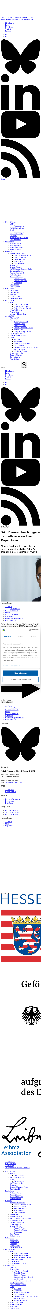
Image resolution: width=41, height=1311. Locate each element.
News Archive (15, 609)
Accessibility (9, 1166)
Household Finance (20, 1208)
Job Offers (17, 1289)
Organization (14, 1269)
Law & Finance (19, 1212)
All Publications (15, 1199)
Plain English (9, 23)
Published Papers (15, 1193)
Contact (8, 29)
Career (12, 1287)
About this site (10, 1162)
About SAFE (9, 1265)
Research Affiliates (20, 1230)
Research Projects (16, 1216)
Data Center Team (16, 1248)
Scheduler (13, 1244)
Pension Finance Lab (17, 1222)
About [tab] (33, 636)
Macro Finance (19, 1210)
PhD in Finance (19, 1294)
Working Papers (15, 1195)
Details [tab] (20, 636)
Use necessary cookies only (20, 679)
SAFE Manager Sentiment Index (21, 1218)
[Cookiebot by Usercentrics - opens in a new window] (29, 630)
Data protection (16, 665)
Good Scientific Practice (18, 1285)
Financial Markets (20, 1206)
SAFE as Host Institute (22, 1293)
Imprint (5, 665)
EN (6, 35)
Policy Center (10, 1249)
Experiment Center (16, 1220)
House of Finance (16, 1304)
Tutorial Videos (15, 1246)
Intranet (7, 31)
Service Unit (18, 1279)
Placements (18, 1232)
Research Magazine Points (14, 618)
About (12, 1251)
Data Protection (10, 1164)
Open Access (14, 1234)
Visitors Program (15, 1224)
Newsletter (9, 27)
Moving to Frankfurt (21, 1300)
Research (8, 1201)
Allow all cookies (20, 673)
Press (7, 25)
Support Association (17, 1302)
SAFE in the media (11, 614)
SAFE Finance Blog (12, 611)
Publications (9, 1191)
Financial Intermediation (22, 1205)
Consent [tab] (7, 636)
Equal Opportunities (17, 1283)
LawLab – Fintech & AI (18, 1263)
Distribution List (11, 620)
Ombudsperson (15, 1236)
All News (8, 607)
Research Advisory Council (23, 1277)
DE (6, 36)
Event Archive (19, 1181)
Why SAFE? (14, 1267)
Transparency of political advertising (17, 1168)
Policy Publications (16, 1197)
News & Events (10, 1171)
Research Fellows (20, 1228)
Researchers (14, 1214)
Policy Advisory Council (22, 1257)
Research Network (16, 1226)
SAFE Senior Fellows (21, 1255)
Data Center (9, 1238)
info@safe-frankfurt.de (14, 782)
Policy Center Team (21, 1253)
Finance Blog (14, 1261)
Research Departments (17, 1203)
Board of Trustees (20, 1275)
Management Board (21, 1271)
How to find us (15, 1306)
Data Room (14, 1240)
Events (7, 613)
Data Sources (14, 1242)
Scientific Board (19, 1273)
